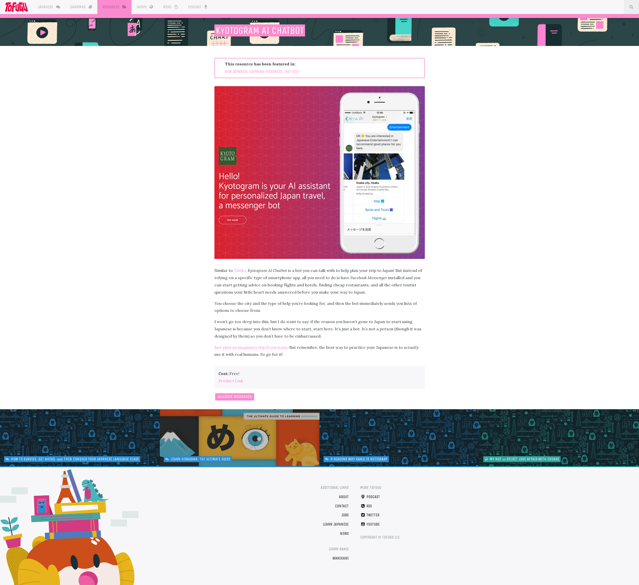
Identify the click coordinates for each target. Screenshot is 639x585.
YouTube (372, 524)
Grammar (78, 6)
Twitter (372, 515)
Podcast (195, 6)
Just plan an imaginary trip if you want (250, 347)
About (344, 496)
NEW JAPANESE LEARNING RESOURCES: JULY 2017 (262, 71)
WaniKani (340, 558)
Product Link (230, 380)
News (344, 533)
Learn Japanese (336, 524)
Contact (342, 506)
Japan (142, 6)
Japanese (46, 6)
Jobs (345, 515)
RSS (368, 506)
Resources (111, 6)
